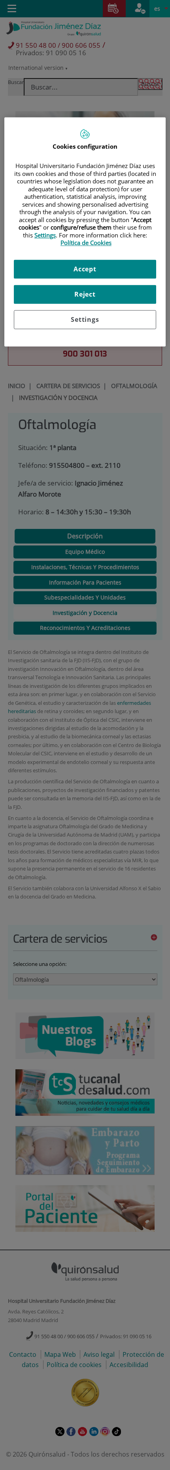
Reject (85, 294)
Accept (85, 269)
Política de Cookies (85, 243)
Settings (85, 319)
